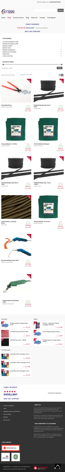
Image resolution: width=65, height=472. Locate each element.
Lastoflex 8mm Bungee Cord (19, 354)
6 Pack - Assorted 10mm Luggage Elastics (46, 323)
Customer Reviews (42, 28)
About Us (34, 17)
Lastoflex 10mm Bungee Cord (15, 362)
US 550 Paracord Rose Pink (14, 331)
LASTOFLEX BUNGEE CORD (10, 42)
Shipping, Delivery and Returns (11, 411)
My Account (6, 420)
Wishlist (5, 417)
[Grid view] (60, 75)
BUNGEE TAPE (7, 48)
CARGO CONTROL (8, 56)
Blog (27, 17)
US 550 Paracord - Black (13, 340)
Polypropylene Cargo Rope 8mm (14, 323)
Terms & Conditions (8, 405)
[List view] (62, 75)
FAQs (4, 408)
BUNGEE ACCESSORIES (9, 52)
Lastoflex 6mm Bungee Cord (15, 371)
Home (3, 17)
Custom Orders (18, 17)
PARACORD (6, 54)
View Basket (51, 17)
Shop (9, 17)
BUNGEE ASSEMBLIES (9, 50)
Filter (59, 68)
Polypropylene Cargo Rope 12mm (47, 340)
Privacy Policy (7, 414)
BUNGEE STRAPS (7, 46)
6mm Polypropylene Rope (47, 331)
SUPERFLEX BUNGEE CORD (10, 44)
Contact (42, 17)
